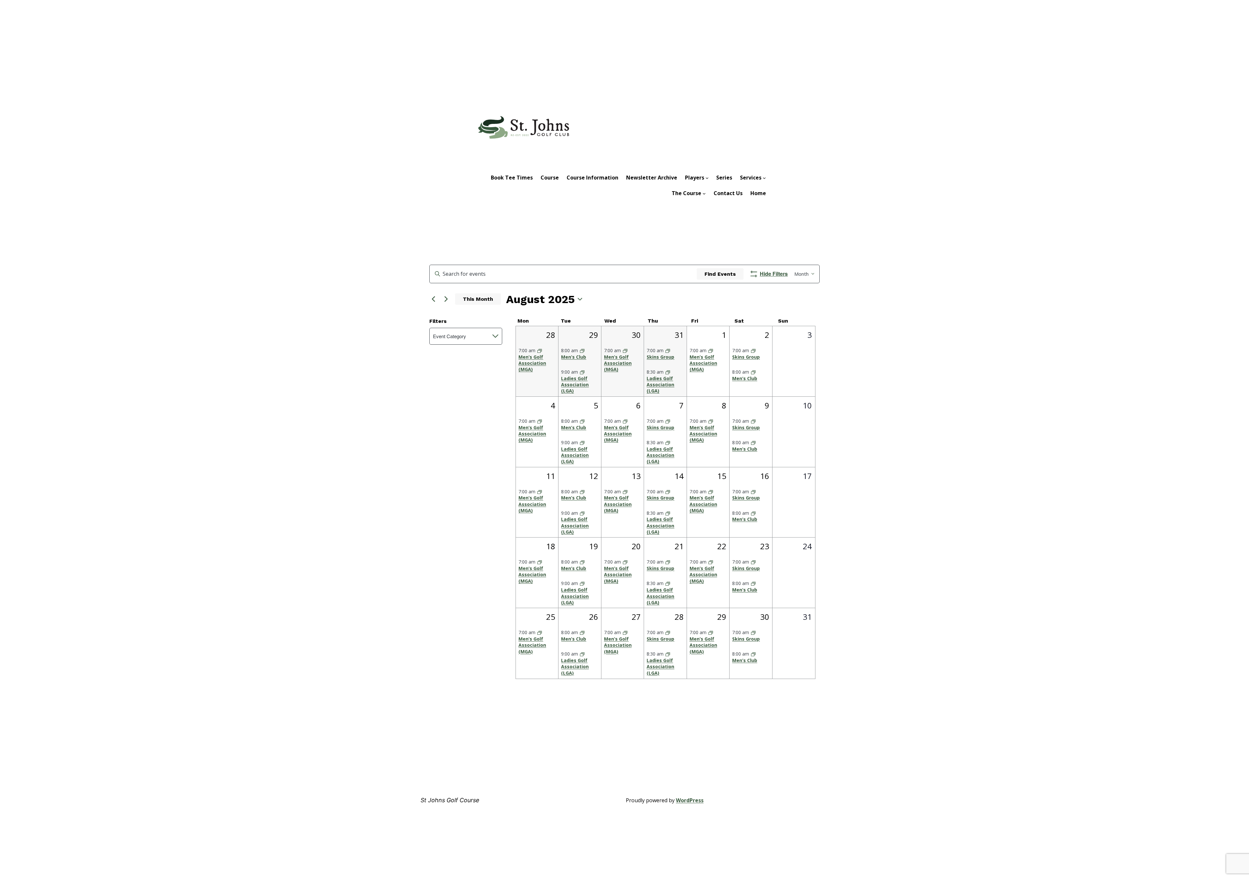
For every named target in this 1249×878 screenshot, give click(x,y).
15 (721, 476)
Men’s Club (573, 357)
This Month (478, 299)
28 (550, 334)
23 (764, 546)
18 (550, 546)
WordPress (690, 800)
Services (750, 177)
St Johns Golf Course (450, 800)
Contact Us (728, 193)
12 (593, 476)
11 (550, 476)
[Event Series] (539, 350)
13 (636, 476)
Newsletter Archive (651, 177)
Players (694, 177)
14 (679, 476)
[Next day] (446, 299)
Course (550, 177)
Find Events (720, 274)
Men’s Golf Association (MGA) (532, 363)
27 (636, 616)
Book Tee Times (512, 177)
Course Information (592, 177)
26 (593, 616)
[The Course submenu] (704, 193)
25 (550, 616)
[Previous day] (433, 299)
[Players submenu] (707, 177)
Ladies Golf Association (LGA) (575, 384)
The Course (686, 193)
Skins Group (660, 357)
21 (679, 546)
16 (764, 476)
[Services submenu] (764, 177)
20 (636, 546)
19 (593, 546)
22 (721, 546)
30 (636, 334)
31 (679, 334)
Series (724, 177)
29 (593, 334)
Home (758, 193)
